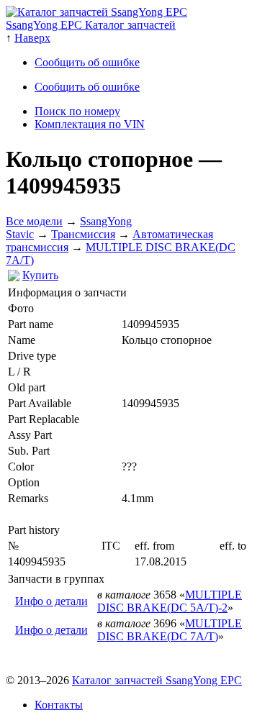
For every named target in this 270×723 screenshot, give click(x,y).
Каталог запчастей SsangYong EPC (157, 680)
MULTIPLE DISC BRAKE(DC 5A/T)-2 (169, 601)
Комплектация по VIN (90, 124)
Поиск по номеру (77, 111)
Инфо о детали (51, 601)
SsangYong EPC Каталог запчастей (91, 25)
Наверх (32, 38)
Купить (40, 275)
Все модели (34, 221)
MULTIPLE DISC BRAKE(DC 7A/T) (169, 629)
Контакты (59, 705)
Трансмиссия (83, 234)
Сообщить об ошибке (87, 62)
